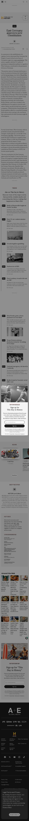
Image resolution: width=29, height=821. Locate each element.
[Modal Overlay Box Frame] (14, 410)
